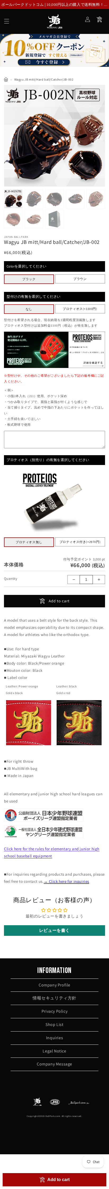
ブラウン (80, 279)
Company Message (54, 1064)
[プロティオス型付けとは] (54, 367)
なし (29, 309)
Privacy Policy (54, 1011)
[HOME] (6, 79)
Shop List (54, 1024)
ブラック (28, 279)
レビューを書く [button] (54, 930)
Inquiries (54, 1038)
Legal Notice (54, 1051)
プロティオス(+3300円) (80, 309)
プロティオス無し (29, 542)
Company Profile (54, 985)
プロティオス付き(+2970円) (80, 542)
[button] (6, 21)
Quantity (10, 578)
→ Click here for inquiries (66, 881)
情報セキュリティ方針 (54, 998)
